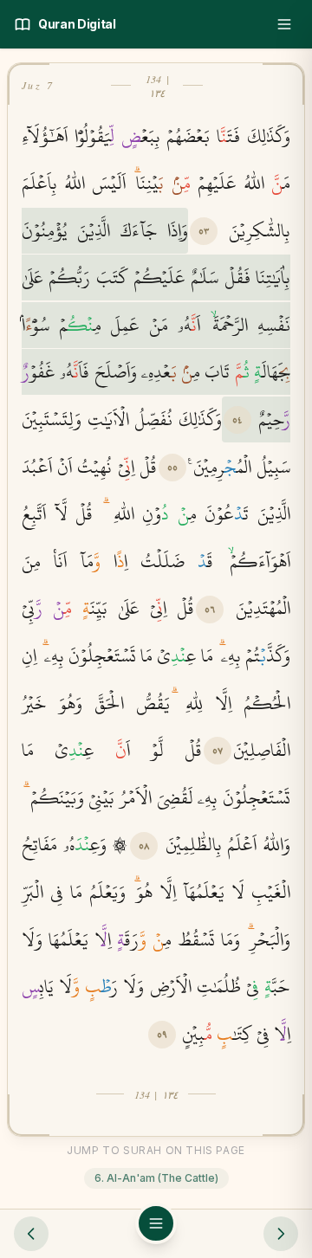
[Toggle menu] (284, 24)
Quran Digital (76, 23)
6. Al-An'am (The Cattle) (156, 1177)
